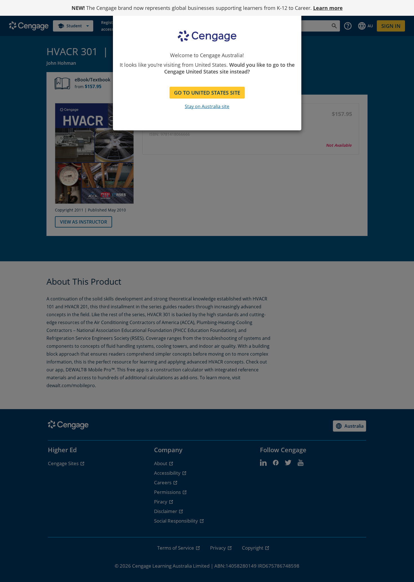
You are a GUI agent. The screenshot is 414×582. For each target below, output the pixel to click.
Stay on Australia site (207, 106)
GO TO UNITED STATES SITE (207, 92)
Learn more (328, 8)
